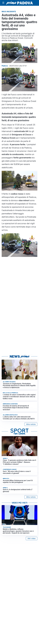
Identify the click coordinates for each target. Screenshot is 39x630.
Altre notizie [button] (31, 424)
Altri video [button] (32, 538)
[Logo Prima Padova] (19, 3)
